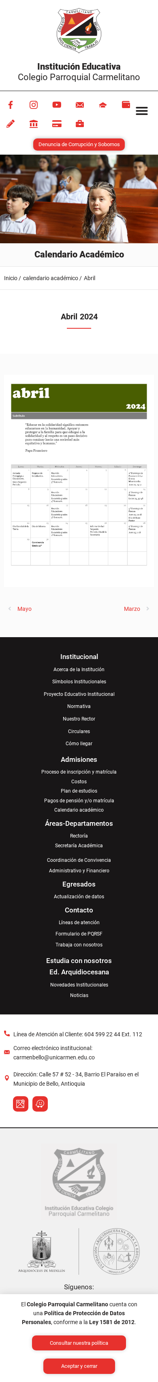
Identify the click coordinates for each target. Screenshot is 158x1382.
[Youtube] (57, 105)
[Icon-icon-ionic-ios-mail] (80, 105)
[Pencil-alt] (10, 124)
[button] (142, 111)
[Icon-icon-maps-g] (20, 1104)
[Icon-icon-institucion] (103, 105)
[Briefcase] (80, 124)
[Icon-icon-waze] (40, 1104)
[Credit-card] (57, 124)
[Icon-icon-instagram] (34, 105)
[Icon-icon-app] (34, 124)
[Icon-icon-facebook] (10, 105)
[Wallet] (126, 105)
